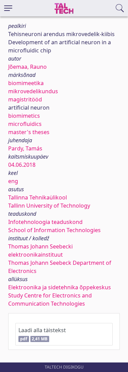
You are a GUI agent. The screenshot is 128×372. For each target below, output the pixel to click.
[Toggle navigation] (8, 8)
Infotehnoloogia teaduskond (45, 222)
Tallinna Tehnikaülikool (37, 197)
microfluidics (25, 124)
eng (13, 181)
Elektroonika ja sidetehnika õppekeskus (59, 287)
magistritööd (25, 99)
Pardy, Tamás (25, 148)
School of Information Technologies (54, 230)
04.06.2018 (21, 164)
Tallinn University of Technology (49, 205)
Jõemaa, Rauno (27, 66)
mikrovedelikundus (33, 91)
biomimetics (24, 115)
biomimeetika (26, 83)
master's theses (28, 132)
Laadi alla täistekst (42, 334)
